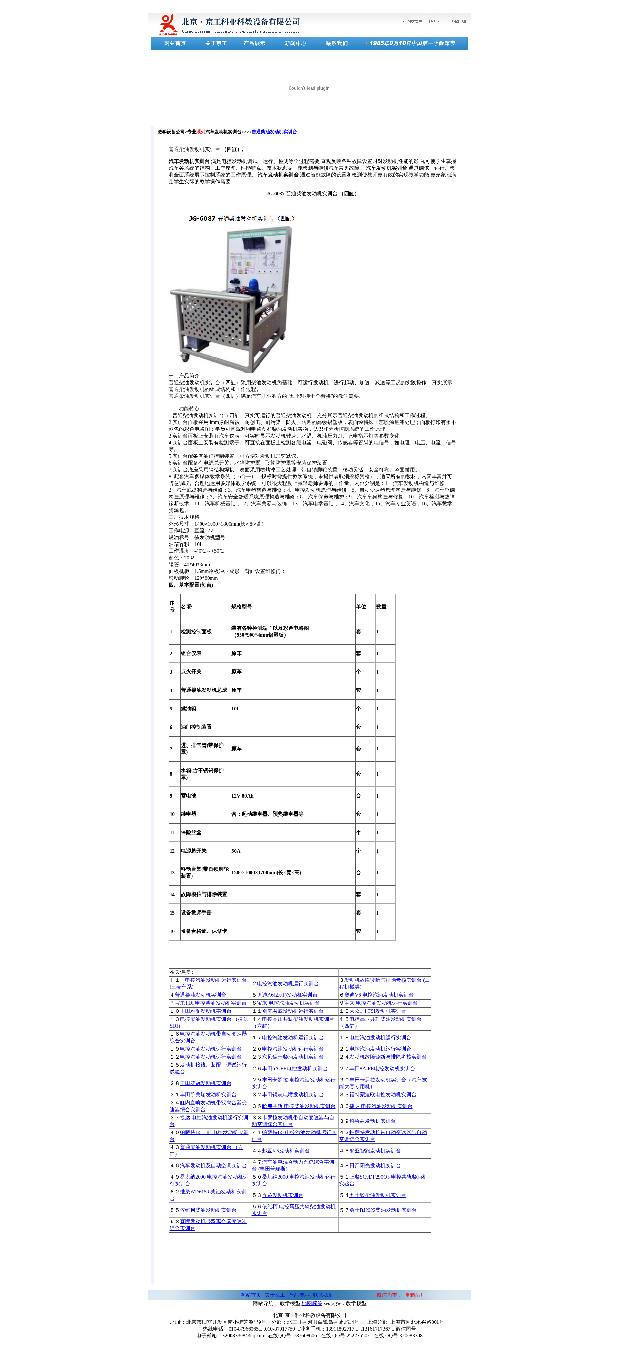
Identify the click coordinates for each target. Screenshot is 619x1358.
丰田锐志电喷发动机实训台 (293, 1094)
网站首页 (251, 1295)
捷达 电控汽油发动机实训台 (381, 1106)
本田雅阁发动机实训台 (205, 1011)
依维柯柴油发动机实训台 (208, 1210)
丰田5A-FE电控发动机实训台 (295, 1068)
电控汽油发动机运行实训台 (288, 983)
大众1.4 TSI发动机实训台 (377, 1011)
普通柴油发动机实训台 (200, 995)
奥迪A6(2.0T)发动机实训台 (287, 995)
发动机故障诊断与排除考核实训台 (388, 1057)
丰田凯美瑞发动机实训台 (208, 1094)
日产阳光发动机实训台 (375, 1165)
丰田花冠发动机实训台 (205, 1083)
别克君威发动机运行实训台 (293, 1011)
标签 (317, 1303)
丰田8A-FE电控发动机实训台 (382, 1068)
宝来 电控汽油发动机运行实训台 (381, 1003)
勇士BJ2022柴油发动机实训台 (383, 1210)
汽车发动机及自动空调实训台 (213, 1165)
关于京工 (275, 1295)
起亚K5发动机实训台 (286, 1150)
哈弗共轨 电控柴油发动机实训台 (299, 1106)
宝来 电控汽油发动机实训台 (288, 1003)
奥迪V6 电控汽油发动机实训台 (379, 995)
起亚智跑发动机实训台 (375, 1150)
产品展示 (299, 1295)
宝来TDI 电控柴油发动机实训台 (211, 1003)
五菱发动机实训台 (282, 1195)
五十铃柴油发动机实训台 (377, 1195)
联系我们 (323, 1295)
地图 (307, 1303)
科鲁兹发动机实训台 (372, 1121)
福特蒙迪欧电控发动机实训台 (383, 1094)
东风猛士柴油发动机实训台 (293, 1057)
